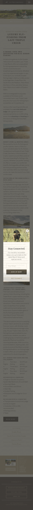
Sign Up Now (16, 272)
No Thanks (16, 278)
